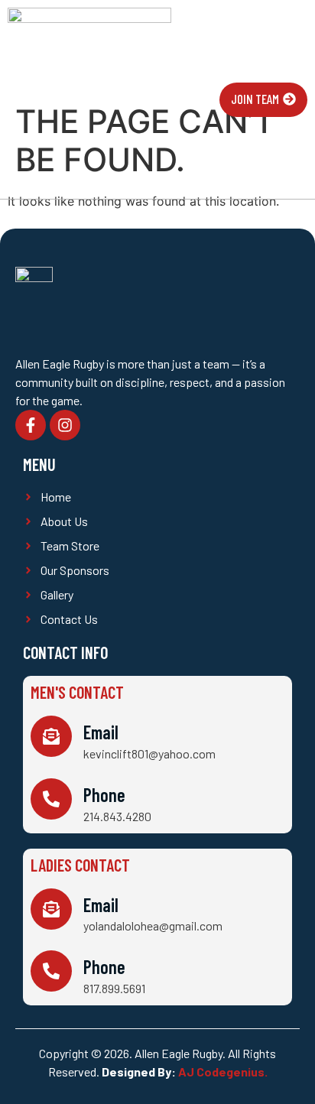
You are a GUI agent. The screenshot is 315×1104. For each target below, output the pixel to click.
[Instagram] (65, 425)
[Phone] (51, 799)
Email (101, 732)
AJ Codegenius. (223, 1071)
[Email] (51, 736)
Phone (104, 795)
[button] (201, 99)
